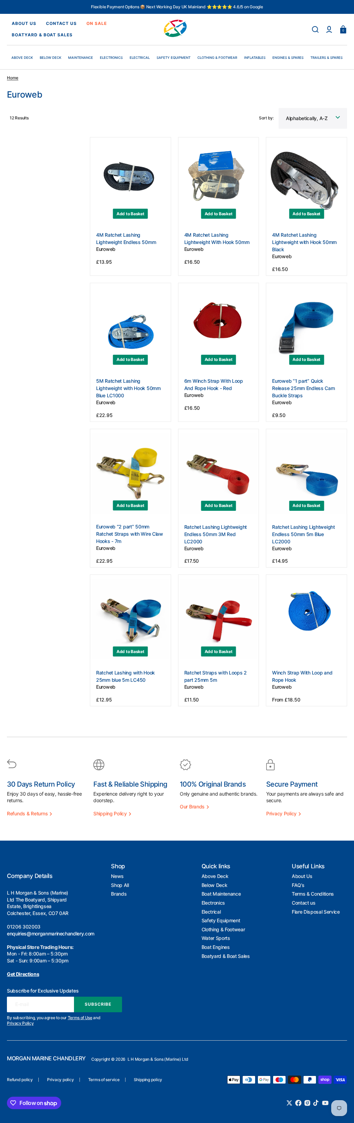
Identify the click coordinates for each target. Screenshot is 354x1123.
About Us (302, 876)
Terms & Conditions (313, 894)
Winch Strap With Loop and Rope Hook (302, 676)
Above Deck (215, 876)
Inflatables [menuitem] (255, 58)
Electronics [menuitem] (111, 58)
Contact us (304, 903)
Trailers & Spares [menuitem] (326, 58)
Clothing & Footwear (223, 929)
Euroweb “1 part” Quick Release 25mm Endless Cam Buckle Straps (303, 388)
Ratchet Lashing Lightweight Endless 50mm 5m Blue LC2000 (303, 534)
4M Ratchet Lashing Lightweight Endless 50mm (126, 238)
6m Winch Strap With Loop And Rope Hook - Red (213, 384)
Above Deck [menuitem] (22, 58)
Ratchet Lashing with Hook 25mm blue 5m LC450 (125, 676)
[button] (315, 29)
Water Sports (216, 938)
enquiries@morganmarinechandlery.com (50, 933)
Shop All (120, 885)
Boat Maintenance (221, 894)
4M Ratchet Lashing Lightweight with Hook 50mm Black (304, 242)
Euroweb (105, 249)
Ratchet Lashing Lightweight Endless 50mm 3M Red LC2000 (215, 534)
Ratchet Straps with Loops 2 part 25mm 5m (215, 676)
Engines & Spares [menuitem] (288, 58)
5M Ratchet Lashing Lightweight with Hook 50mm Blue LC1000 (128, 388)
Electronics (213, 903)
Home (12, 77)
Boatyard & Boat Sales (226, 956)
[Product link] (130, 206)
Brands (119, 894)
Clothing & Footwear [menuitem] (217, 58)
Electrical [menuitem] (140, 58)
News (117, 876)
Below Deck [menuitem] (50, 58)
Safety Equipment (221, 920)
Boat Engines (216, 947)
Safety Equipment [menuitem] (173, 58)
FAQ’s (298, 885)
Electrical (211, 912)
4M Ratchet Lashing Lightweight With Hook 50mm (217, 238)
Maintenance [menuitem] (80, 58)
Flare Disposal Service (316, 912)
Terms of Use (80, 1017)
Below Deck (214, 885)
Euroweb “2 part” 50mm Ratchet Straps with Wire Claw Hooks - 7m (129, 534)
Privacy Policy (20, 1023)
